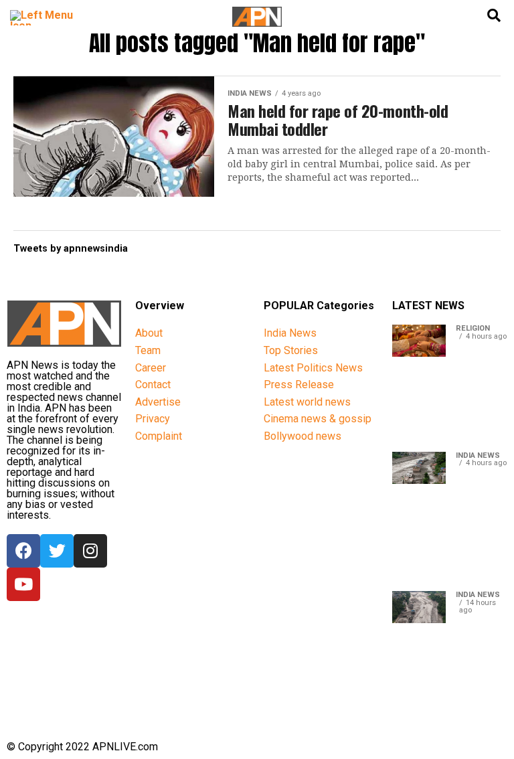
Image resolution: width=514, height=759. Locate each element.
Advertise (158, 402)
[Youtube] (23, 584)
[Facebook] (23, 551)
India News (290, 333)
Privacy (152, 418)
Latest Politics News (313, 367)
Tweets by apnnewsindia (70, 248)
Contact (153, 384)
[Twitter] (57, 551)
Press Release (299, 384)
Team (148, 350)
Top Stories (291, 350)
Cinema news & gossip (317, 418)
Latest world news (307, 402)
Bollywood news (302, 436)
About (149, 333)
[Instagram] (90, 551)
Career (150, 367)
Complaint (158, 436)
